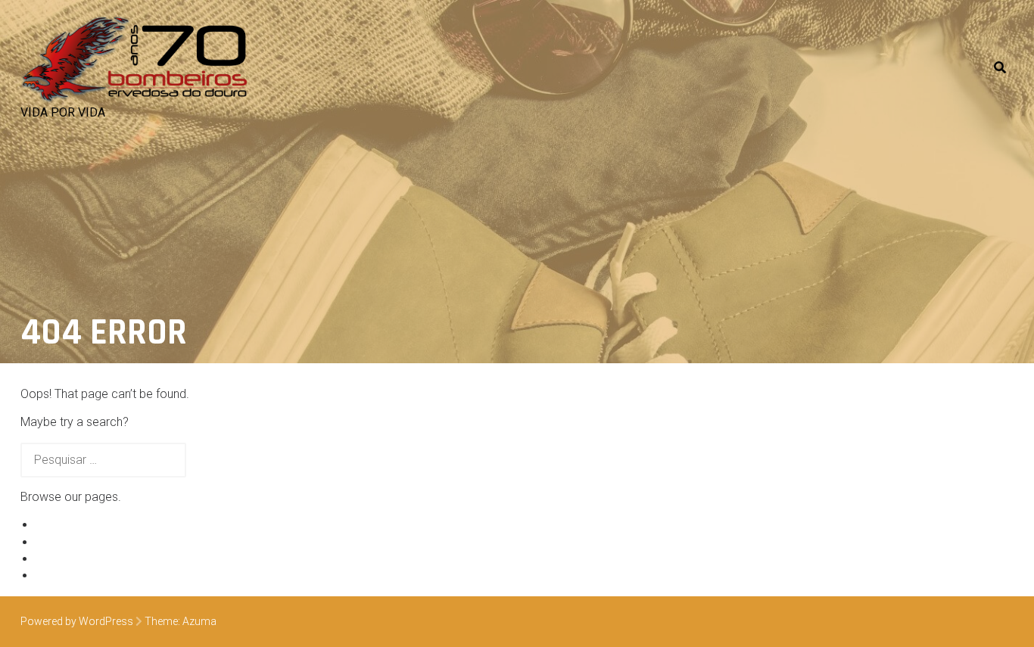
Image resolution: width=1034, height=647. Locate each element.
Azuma (199, 621)
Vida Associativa (80, 559)
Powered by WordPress (76, 621)
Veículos (58, 542)
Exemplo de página (87, 525)
